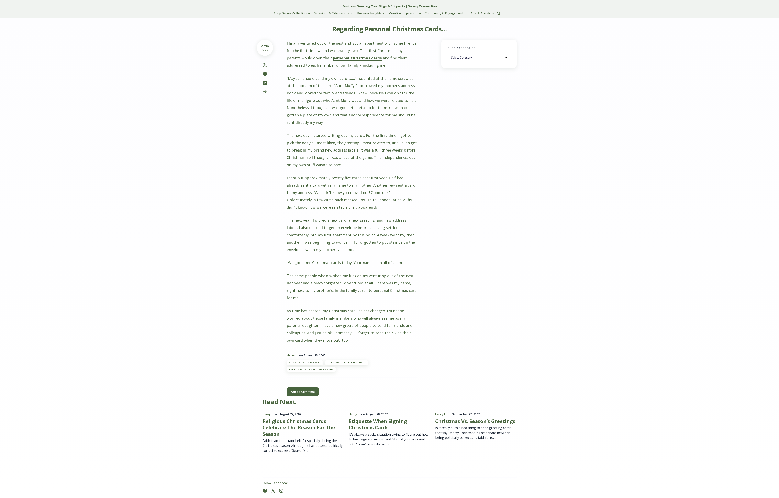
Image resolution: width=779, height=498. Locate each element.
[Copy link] (264, 91)
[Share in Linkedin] (264, 82)
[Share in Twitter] (264, 64)
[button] (498, 13)
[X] (273, 491)
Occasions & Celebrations (346, 362)
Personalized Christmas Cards (311, 369)
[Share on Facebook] (264, 73)
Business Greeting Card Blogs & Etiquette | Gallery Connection (389, 6)
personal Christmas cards (357, 57)
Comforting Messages (305, 362)
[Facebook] (265, 491)
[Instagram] (281, 491)
